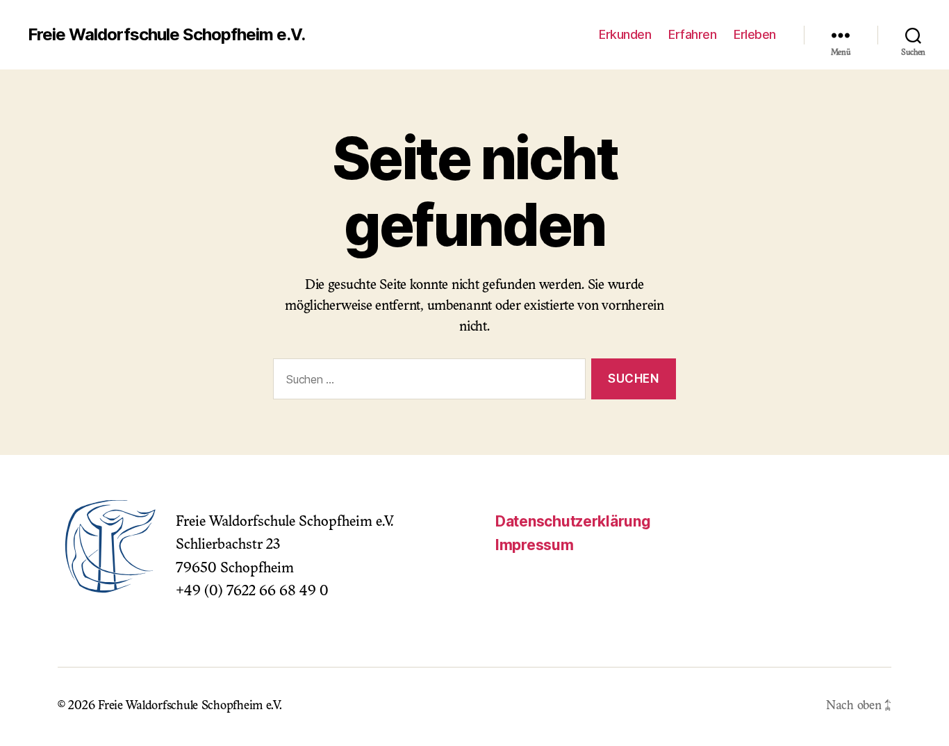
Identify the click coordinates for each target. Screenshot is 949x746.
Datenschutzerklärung (573, 521)
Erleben (755, 34)
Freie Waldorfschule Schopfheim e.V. (166, 34)
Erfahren (692, 34)
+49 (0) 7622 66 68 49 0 (252, 592)
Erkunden (625, 34)
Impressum (534, 545)
